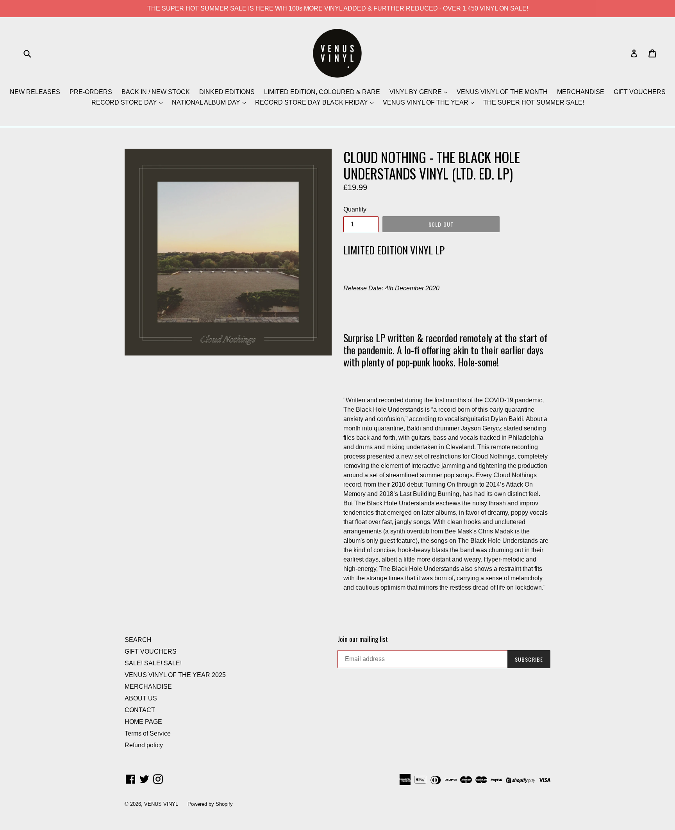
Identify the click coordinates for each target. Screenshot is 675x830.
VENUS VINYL (161, 804)
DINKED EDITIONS (227, 92)
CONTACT (140, 710)
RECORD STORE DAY (125, 102)
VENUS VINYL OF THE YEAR (426, 102)
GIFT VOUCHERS (640, 92)
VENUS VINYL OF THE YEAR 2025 (175, 675)
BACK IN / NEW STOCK (155, 92)
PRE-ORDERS (91, 92)
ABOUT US (141, 698)
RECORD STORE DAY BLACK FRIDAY (312, 102)
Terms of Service (148, 733)
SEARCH (138, 639)
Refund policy (144, 745)
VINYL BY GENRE (416, 92)
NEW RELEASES (35, 92)
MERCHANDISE (580, 92)
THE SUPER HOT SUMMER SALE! (533, 102)
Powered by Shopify (210, 804)
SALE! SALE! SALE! (153, 663)
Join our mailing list (363, 639)
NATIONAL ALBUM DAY (207, 102)
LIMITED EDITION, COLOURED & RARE (322, 92)
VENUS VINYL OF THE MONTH (502, 92)
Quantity (354, 209)
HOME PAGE (143, 721)
